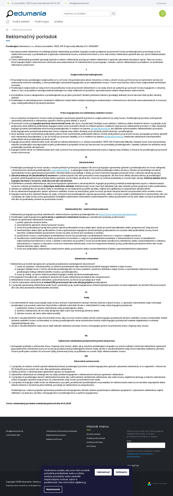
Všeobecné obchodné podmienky (61, 431)
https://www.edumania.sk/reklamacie (118, 214)
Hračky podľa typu (95, 442)
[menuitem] (7, 21)
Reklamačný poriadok (56, 435)
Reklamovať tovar (54, 439)
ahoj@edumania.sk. (100, 128)
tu (85, 482)
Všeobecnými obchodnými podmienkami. (140, 455)
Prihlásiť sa (133, 465)
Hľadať (115, 13)
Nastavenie (53, 489)
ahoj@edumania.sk (113, 136)
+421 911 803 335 (13, 435)
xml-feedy (91, 446)
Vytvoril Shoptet (160, 483)
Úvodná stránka (93, 434)
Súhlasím (121, 472)
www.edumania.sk (60, 170)
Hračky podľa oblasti (96, 438)
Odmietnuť (103, 472)
